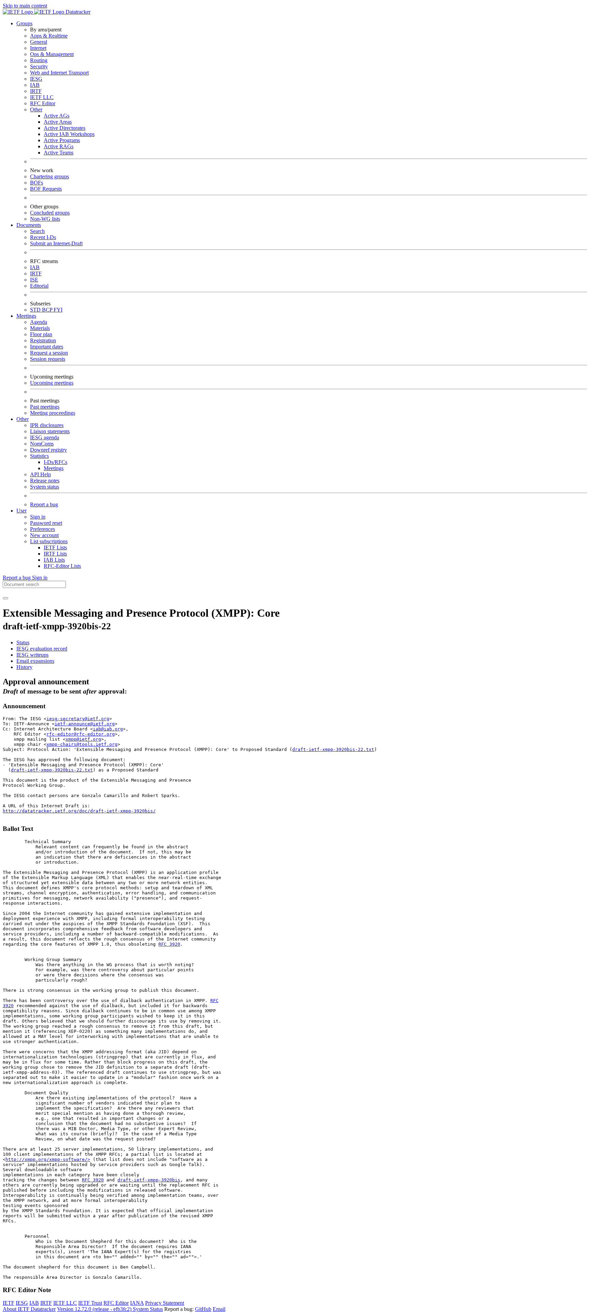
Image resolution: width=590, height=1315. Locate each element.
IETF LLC (42, 97)
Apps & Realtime (49, 36)
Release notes (44, 480)
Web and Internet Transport (59, 73)
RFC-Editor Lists (62, 566)
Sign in (37, 517)
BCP (48, 310)
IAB (35, 85)
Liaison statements (50, 431)
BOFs (36, 183)
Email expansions (35, 661)
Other (36, 109)
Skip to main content (25, 6)
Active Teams (58, 152)
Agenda (38, 322)
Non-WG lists (45, 219)
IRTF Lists (55, 554)
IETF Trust (90, 1303)
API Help (40, 474)
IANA (137, 1303)
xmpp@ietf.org (83, 739)
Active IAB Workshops (69, 134)
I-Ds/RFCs (55, 462)
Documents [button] (28, 225)
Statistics (39, 456)
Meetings (54, 468)
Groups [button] (24, 23)
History (24, 667)
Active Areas (58, 122)
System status (44, 487)
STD (36, 310)
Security (39, 66)
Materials (40, 328)
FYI (58, 310)
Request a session (49, 353)
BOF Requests (46, 189)
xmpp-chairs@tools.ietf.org (81, 744)
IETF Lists (55, 547)
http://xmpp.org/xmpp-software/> (47, 1159)
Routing (38, 60)
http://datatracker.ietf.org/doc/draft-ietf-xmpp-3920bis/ (79, 810)
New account (44, 535)
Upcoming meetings (51, 383)
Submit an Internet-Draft (56, 243)
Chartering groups (49, 176)
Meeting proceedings (52, 413)
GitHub (203, 1309)
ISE (34, 280)
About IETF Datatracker (29, 1309)
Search (37, 231)
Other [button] (22, 419)
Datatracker (77, 12)
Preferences (42, 529)
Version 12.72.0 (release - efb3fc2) (95, 1309)
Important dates (46, 347)
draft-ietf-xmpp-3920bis (148, 1179)
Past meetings (44, 407)
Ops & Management (52, 54)
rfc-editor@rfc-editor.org (80, 734)
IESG (36, 79)
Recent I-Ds (43, 237)
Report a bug (44, 504)
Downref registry (48, 450)
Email (219, 1309)
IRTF (36, 91)
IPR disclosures (47, 425)
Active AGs (56, 116)
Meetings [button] (26, 316)
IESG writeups (32, 655)
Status (22, 642)
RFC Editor (42, 103)
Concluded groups (50, 213)
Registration (43, 340)
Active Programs (62, 140)
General (38, 42)
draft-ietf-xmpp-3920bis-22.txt (333, 749)
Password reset (46, 523)
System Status (148, 1309)
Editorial (39, 286)
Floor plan (41, 334)
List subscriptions (49, 541)
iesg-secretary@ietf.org (77, 718)
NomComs (42, 444)
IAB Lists (54, 560)
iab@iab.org (108, 728)
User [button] (21, 510)
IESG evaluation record (41, 649)
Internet (38, 48)
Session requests (47, 359)
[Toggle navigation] (5, 598)
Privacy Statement (164, 1303)
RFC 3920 (169, 944)
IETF (8, 1303)
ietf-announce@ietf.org (85, 723)
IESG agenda (44, 437)
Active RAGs (58, 146)
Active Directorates (64, 128)
